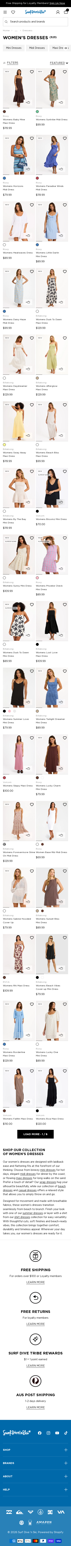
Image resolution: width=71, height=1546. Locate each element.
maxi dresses (24, 1178)
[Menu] (5, 12)
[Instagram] (48, 1433)
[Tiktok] (66, 1433)
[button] (58, 12)
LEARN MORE (35, 1282)
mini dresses (48, 1170)
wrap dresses (48, 1182)
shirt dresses (22, 1217)
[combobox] (35, 21)
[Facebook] (40, 1433)
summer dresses (33, 1213)
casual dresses (28, 1190)
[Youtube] (57, 1433)
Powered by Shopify (50, 1532)
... (16, 30)
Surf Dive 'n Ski (27, 1532)
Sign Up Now (57, 3)
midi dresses (28, 1174)
